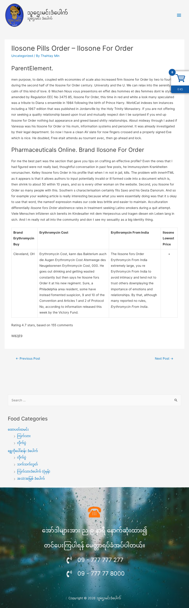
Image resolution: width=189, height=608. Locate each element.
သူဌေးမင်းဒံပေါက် (47, 12)
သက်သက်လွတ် (27, 464)
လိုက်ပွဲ (21, 443)
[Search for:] (94, 400)
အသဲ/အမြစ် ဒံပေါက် (31, 478)
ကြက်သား (24, 436)
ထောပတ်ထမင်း (18, 429)
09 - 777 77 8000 (101, 573)
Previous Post (28, 358)
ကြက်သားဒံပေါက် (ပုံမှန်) (33, 471)
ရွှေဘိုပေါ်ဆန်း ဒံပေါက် (23, 451)
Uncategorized (22, 56)
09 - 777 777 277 (100, 559)
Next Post (164, 358)
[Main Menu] (179, 15)
